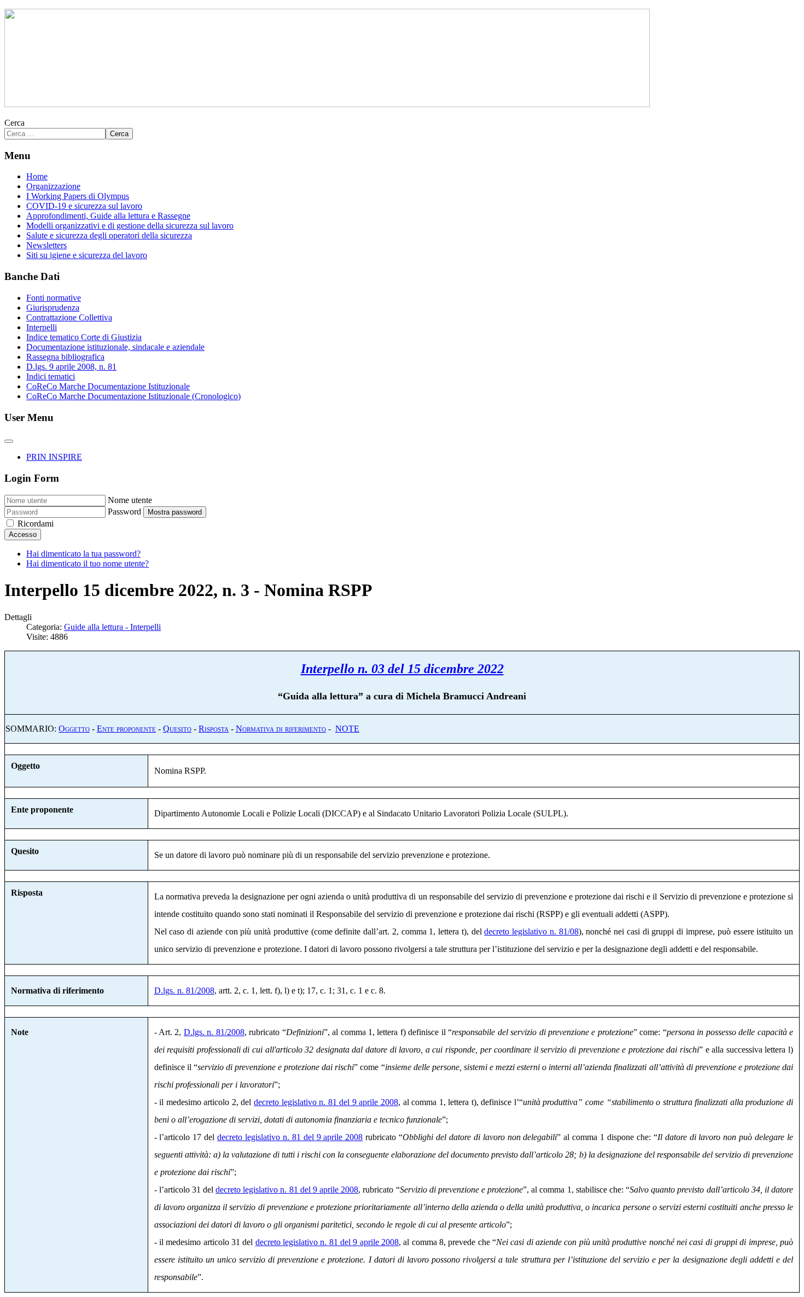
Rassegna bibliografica (65, 356)
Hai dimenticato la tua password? (83, 553)
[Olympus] (327, 104)
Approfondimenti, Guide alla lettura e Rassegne (108, 215)
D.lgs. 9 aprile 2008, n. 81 (71, 366)
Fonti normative (53, 297)
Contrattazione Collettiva (69, 317)
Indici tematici (50, 376)
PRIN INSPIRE (54, 456)
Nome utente (130, 500)
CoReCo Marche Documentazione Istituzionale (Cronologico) (133, 396)
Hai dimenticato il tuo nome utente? (87, 563)
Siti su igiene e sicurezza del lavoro (86, 255)
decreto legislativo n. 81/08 (531, 931)
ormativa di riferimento (284, 728)
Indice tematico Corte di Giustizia (84, 337)
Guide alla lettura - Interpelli (112, 627)
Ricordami (36, 523)
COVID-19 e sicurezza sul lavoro (84, 206)
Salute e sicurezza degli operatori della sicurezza (109, 235)
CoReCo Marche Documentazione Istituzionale (108, 386)
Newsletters (46, 245)
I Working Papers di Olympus (77, 196)
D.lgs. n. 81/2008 (184, 990)
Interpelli (41, 327)
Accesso (23, 534)
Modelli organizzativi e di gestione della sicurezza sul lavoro (130, 225)
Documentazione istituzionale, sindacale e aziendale (115, 347)
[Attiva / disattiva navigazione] (8, 441)
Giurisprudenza (52, 307)
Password (124, 511)
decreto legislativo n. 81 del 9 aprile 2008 (326, 1102)
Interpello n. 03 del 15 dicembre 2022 (402, 669)
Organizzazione (53, 186)
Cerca (14, 122)
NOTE (347, 728)
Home (37, 176)
